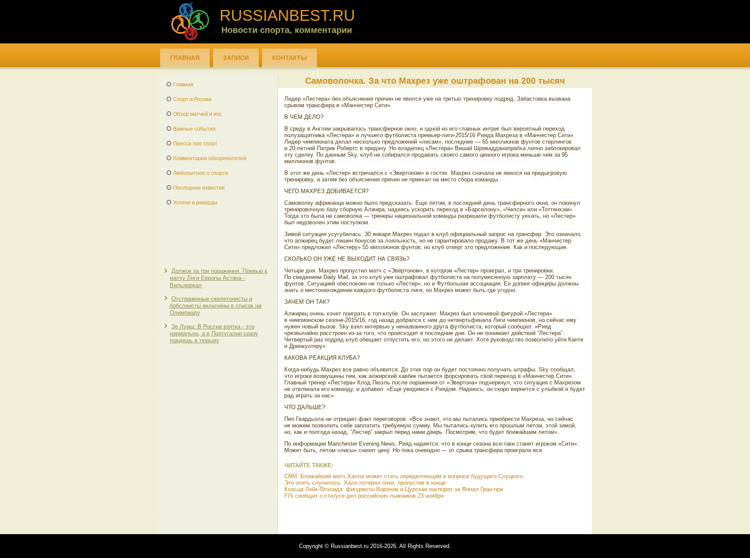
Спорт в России (192, 99)
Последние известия (199, 188)
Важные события (194, 129)
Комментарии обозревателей (210, 158)
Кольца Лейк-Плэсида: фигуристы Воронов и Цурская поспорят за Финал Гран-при (393, 489)
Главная (185, 57)
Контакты (289, 57)
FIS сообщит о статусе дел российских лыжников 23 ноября (364, 495)
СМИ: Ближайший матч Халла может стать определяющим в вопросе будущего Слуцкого (403, 476)
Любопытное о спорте (200, 173)
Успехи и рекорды (195, 203)
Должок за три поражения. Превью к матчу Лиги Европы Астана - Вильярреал (218, 278)
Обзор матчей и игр (197, 114)
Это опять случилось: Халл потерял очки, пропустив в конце (365, 482)
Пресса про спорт (195, 144)
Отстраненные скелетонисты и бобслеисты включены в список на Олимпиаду (215, 305)
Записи (236, 57)
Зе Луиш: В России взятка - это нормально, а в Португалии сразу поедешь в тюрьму (214, 333)
